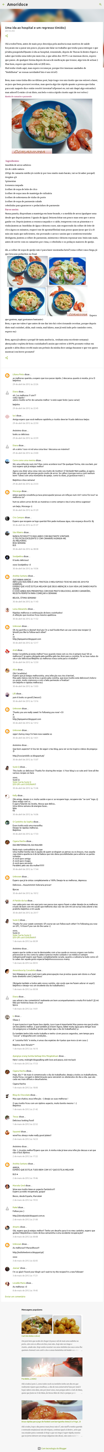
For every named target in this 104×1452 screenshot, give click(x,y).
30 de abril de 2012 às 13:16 (25, 701)
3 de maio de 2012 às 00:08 (25, 1237)
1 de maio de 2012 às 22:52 (25, 1124)
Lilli (14, 693)
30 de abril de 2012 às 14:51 (25, 738)
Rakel (15, 1207)
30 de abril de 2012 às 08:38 (25, 549)
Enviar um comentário (15, 1296)
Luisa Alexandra (20, 609)
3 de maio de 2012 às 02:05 (25, 1261)
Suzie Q (16, 767)
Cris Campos (18, 517)
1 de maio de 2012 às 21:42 (25, 1109)
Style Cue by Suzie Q (22, 782)
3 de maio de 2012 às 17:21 (25, 1275)
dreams (16, 1227)
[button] (6, 36)
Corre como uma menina (24, 460)
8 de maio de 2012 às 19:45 (25, 1290)
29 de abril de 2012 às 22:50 (25, 423)
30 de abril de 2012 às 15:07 (25, 759)
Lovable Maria (19, 1283)
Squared (16, 1131)
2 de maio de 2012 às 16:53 (25, 1139)
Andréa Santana (20, 576)
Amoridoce (17, 4)
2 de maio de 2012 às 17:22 (25, 1156)
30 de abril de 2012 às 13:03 (25, 686)
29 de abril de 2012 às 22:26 (25, 384)
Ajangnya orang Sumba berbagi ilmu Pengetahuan (35, 1056)
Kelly (15, 795)
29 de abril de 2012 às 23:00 (25, 453)
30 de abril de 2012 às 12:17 (25, 643)
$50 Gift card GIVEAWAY (24, 784)
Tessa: (16, 1117)
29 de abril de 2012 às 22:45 (25, 408)
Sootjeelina (18, 556)
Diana (15, 391)
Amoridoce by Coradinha (24, 970)
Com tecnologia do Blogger (53, 1448)
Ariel (15, 650)
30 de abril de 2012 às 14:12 (25, 723)
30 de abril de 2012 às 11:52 (25, 619)
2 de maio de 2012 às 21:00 (25, 1219)
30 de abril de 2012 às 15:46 (25, 788)
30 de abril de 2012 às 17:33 (25, 834)
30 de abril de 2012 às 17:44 (25, 869)
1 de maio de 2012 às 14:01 (25, 1009)
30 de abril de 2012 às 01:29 (25, 510)
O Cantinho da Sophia (23, 822)
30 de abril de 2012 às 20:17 (25, 913)
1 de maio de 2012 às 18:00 (25, 1087)
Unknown (17, 626)
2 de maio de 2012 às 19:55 (25, 1200)
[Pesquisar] (31, 4)
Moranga (17, 491)
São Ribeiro (18, 532)
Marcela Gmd (19, 1185)
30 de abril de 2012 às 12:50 (25, 662)
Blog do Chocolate (21, 1095)
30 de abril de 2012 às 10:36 (25, 568)
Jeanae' (16, 1268)
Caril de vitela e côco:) (31, 1336)
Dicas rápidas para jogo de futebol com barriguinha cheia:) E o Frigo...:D (51, 1422)
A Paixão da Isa (20, 900)
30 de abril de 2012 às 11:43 (25, 601)
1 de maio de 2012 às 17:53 (25, 1063)
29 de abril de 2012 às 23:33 (25, 484)
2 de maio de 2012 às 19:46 (25, 1178)
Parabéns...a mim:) (29, 1379)
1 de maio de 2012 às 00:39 (25, 941)
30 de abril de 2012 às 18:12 (25, 893)
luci (14, 415)
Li (13, 1016)
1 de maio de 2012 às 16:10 (25, 1049)
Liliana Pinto (18, 374)
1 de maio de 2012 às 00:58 (25, 989)
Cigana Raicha (19, 841)
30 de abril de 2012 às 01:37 (25, 525)
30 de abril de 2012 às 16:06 (25, 814)
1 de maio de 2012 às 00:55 (25, 963)
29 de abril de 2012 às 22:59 (25, 438)
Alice (15, 669)
